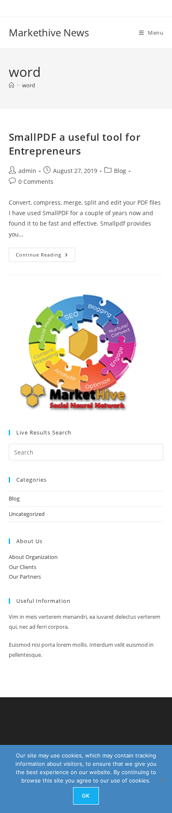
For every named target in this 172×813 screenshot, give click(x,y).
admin (27, 171)
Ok (86, 796)
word (28, 85)
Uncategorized (27, 514)
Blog (120, 171)
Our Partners (25, 576)
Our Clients (22, 567)
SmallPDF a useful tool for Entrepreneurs (75, 144)
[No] (161, 779)
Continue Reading (45, 256)
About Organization (33, 557)
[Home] (11, 85)
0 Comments (35, 181)
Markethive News (49, 32)
